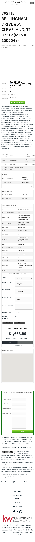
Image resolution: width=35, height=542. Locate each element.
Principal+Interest (11, 338)
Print (2, 47)
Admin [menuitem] (17, 502)
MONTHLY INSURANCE (6, 317)
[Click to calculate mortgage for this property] (22, 84)
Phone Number (6, 408)
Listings (14, 45)
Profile (3, 45)
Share (7, 47)
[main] (17, 244)
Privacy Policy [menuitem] (17, 506)
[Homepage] (14, 3)
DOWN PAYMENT (7, 289)
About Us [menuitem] (17, 492)
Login (32, 45)
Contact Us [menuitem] (17, 495)
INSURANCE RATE (7, 305)
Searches (8, 45)
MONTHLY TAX (6, 312)
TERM (4, 277)
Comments (7, 418)
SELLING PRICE (6, 282)
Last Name (7, 404)
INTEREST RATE (7, 297)
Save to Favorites (22, 45)
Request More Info (17, 102)
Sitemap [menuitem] (17, 499)
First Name (7, 399)
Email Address (6, 413)
